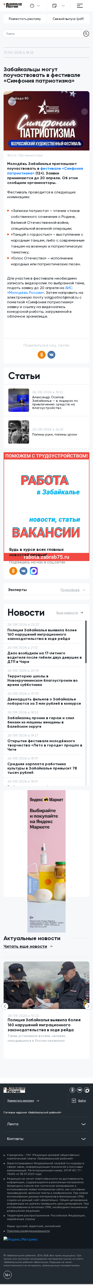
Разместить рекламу (25, 19)
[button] (88, 1006)
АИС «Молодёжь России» (40, 290)
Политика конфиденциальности (28, 1231)
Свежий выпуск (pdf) (68, 19)
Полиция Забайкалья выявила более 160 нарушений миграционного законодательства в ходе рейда (44, 1025)
